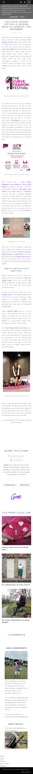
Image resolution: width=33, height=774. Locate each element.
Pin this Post (18, 460)
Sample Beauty (7, 254)
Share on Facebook (17, 456)
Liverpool (14, 470)
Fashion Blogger (14, 467)
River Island (26, 182)
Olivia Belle (18, 254)
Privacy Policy (4, 763)
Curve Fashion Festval (16, 465)
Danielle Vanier (7, 294)
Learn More (13, 17)
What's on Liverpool (19, 474)
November (6, 472)
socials (26, 210)
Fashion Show (24, 467)
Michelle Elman (12, 311)
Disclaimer (3, 766)
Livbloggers (7, 470)
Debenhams (15, 120)
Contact (2, 761)
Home (2, 756)
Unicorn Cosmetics (24, 252)
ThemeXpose (16, 769)
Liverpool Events (24, 470)
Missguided (5, 184)
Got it (22, 17)
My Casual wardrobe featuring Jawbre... (16, 621)
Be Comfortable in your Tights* (16, 585)
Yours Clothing (15, 184)
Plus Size (14, 472)
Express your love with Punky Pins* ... (15, 549)
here (3, 139)
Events (26, 465)
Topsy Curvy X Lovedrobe (21, 191)
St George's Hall (7, 49)
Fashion (6, 467)
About (2, 759)
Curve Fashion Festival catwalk (15, 328)
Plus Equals (23, 189)
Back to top (26, 772)
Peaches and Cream (22, 256)
